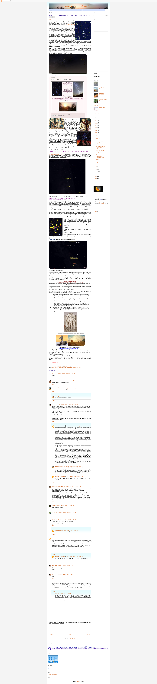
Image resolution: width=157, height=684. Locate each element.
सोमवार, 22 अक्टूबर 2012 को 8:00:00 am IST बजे (66, 373)
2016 (96, 127)
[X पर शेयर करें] (52, 17)
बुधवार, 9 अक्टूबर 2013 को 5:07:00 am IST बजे (75, 556)
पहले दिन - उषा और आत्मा (100, 150)
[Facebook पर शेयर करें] (53, 17)
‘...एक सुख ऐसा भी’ (102, 203)
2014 (96, 130)
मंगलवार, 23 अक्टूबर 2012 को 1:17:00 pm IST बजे (74, 466)
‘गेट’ (99, 198)
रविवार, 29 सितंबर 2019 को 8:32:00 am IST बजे (65, 593)
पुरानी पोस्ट (88, 634)
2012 (96, 133)
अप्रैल (97, 167)
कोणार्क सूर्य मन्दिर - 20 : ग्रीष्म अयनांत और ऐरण (100, 153)
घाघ (57, 367)
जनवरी (97, 172)
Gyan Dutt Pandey (56, 519)
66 (50, 658)
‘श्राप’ (99, 202)
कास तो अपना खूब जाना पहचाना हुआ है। (56, 154)
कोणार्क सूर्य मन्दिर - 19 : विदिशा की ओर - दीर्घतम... (100, 157)
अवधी (56, 367)
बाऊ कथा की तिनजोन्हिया (70, 24)
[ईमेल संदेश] (70, 366)
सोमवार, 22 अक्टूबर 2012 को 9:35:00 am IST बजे (65, 380)
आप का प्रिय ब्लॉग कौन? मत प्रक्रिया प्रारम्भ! (103, 88)
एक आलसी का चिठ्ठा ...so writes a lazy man (78, 6)
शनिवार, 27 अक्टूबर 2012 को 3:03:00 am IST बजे (67, 512)
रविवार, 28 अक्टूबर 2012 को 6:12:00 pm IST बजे (75, 476)
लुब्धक (68, 367)
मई (96, 166)
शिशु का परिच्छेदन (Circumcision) (101, 94)
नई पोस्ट (51, 634)
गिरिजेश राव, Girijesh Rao (60, 476)
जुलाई (97, 162)
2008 (96, 180)
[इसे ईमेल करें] (49, 17)
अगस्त (97, 161)
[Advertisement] (101, 52)
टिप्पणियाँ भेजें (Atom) (72, 638)
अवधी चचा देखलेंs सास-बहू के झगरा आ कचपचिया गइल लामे (100, 147)
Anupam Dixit (58, 530)
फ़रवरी (97, 171)
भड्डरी (60, 367)
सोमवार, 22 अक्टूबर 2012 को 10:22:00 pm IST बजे (72, 486)
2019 (96, 122)
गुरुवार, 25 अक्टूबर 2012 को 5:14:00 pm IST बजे (65, 505)
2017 (96, 125)
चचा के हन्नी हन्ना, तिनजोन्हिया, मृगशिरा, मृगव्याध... (99, 141)
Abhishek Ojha (55, 512)
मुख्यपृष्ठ (70, 634)
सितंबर (97, 159)
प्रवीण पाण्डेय (54, 380)
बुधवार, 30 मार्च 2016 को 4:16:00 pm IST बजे (65, 565)
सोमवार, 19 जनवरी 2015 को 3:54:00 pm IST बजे (69, 530)
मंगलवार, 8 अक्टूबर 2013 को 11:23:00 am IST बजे (69, 538)
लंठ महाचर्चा (95, 211)
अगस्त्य (53, 367)
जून (96, 164)
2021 (96, 118)
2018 (96, 123)
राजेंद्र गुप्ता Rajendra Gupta (57, 486)
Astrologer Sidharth (59, 396)
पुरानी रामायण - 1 (101, 82)
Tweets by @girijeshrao (52, 674)
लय (96, 154)
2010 (96, 176)
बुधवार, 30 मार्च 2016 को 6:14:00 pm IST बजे (65, 574)
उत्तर (54, 393)
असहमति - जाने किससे (97, 105)
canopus (74, 367)
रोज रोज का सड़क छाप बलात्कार (99, 144)
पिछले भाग (50, 19)
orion (77, 367)
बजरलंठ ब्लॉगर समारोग (97, 113)
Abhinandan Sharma (56, 538)
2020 (96, 120)
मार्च (96, 169)
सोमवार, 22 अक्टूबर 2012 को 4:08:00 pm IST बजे (69, 404)
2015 (96, 128)
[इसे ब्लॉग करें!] (50, 17)
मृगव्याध (62, 367)
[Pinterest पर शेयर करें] (54, 17)
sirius (80, 367)
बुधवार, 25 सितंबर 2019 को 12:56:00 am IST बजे (62, 581)
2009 (96, 178)
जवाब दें (53, 377)
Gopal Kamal (54, 565)
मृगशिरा (65, 367)
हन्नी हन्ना (70, 367)
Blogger (78, 681)
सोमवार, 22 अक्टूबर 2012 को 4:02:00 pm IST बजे (72, 396)
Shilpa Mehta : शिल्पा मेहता (60, 466)
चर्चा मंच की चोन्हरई (102, 107)
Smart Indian (54, 373)
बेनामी (56, 593)
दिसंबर (97, 135)
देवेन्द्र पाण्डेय (54, 505)
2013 (96, 132)
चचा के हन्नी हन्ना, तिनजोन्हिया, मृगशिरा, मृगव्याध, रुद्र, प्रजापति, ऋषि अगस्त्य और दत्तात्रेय (69, 15)
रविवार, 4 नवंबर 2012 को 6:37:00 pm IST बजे (68, 519)
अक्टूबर (97, 138)
